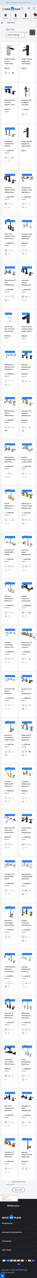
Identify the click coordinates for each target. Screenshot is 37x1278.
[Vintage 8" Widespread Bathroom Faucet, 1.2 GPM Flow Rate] (27, 772)
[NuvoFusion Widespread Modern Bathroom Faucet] (10, 132)
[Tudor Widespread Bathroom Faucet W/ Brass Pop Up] (27, 1050)
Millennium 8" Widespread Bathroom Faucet (26, 738)
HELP (28, 2)
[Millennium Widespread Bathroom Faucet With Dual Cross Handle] (27, 1004)
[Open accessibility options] (2, 1275)
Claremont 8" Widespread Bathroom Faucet (9, 1155)
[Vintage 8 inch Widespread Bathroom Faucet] (27, 225)
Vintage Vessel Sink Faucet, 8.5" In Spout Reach (10, 646)
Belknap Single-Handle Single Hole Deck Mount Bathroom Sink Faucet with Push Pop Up (27, 1159)
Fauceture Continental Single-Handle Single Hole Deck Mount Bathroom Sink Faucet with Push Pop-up (10, 743)
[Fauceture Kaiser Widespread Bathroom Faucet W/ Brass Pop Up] (27, 541)
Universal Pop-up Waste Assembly (27, 102)
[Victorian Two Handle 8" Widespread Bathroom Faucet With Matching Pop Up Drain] (27, 402)
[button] (34, 8)
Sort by (10, 29)
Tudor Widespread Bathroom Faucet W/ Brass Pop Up (26, 1064)
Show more (18, 1190)
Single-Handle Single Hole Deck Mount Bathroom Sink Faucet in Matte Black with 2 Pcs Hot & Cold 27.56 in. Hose (27, 68)
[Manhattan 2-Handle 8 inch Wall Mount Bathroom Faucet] (10, 355)
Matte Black (11, 23)
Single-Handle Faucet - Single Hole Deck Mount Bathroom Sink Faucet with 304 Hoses (10, 66)
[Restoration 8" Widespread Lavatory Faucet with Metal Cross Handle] (27, 633)
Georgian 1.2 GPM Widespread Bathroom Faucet (26, 1110)
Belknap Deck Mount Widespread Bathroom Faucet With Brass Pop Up (10, 416)
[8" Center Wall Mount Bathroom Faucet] (10, 680)
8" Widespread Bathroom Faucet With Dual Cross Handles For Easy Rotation (10, 972)
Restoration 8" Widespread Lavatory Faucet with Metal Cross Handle (27, 648)
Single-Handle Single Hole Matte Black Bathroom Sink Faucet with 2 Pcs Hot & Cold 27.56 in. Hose (27, 149)
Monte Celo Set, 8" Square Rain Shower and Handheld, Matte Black (10, 331)
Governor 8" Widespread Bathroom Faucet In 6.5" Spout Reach (9, 1017)
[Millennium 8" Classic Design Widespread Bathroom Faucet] (27, 494)
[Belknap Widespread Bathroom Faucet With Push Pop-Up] (27, 355)
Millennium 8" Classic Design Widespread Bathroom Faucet (27, 508)
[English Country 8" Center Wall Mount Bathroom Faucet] (27, 587)
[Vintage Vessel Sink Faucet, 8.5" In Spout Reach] (10, 633)
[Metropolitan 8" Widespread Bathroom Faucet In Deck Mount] (10, 448)
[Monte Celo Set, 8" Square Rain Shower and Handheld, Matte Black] (10, 317)
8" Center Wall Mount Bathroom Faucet (10, 692)
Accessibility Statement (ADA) (7, 1272)
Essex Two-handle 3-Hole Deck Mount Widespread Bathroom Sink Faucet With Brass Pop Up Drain (10, 242)
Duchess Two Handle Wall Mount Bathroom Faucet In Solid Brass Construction (10, 557)
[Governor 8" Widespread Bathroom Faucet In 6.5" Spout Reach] (10, 1004)
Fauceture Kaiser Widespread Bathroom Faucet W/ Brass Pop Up (26, 555)
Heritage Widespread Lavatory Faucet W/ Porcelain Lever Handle (26, 972)
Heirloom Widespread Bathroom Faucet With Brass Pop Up (9, 600)
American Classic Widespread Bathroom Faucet (26, 284)
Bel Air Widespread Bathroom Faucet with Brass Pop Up (9, 508)
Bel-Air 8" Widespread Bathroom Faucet (9, 1109)
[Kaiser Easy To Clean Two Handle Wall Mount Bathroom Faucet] (10, 819)
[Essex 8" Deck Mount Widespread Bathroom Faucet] (27, 819)
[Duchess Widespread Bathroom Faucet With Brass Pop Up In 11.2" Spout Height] (10, 772)
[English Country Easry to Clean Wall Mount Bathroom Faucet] (27, 448)
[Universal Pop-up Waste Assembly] (27, 91)
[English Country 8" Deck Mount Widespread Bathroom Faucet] (27, 911)
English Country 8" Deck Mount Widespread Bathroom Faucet (26, 926)
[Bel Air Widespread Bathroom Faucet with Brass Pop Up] (10, 494)
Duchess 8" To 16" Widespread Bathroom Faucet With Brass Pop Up (27, 694)
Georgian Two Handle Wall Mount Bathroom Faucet (9, 878)
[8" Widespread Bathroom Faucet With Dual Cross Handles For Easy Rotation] (10, 958)
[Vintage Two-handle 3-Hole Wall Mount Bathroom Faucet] (27, 178)
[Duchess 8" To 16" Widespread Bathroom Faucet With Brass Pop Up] (27, 680)
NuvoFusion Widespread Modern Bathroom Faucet (9, 145)
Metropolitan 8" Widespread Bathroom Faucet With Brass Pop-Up (27, 878)
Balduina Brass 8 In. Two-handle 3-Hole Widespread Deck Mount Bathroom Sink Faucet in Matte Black (10, 108)
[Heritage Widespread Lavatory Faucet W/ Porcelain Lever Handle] (27, 958)
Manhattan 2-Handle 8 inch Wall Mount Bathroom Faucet (10, 369)
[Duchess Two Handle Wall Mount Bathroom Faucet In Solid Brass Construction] (10, 541)
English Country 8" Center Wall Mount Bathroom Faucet (26, 602)
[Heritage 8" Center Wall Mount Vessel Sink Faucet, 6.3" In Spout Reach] (10, 1050)
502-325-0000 (22, 2)
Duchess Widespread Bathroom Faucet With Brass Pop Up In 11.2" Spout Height (9, 788)
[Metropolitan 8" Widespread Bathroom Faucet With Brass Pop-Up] (27, 865)
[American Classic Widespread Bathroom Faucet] (27, 271)
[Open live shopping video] (35, 637)
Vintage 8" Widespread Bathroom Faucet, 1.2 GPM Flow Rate (27, 786)
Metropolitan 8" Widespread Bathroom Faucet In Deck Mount (10, 461)
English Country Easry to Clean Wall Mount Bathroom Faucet (27, 463)
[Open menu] (3, 9)
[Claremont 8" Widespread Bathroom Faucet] (10, 1143)
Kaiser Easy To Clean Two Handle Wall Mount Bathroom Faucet (10, 833)
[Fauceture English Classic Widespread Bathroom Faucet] (10, 178)
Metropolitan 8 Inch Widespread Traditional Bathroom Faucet (10, 286)
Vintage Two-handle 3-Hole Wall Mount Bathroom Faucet (27, 192)
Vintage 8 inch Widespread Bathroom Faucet (27, 237)
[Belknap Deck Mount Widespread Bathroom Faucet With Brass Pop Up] (10, 402)
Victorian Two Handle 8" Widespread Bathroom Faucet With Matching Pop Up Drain (27, 418)
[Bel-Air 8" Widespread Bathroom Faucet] (10, 1097)
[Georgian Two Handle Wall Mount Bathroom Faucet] (10, 865)
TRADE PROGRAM (12, 2)
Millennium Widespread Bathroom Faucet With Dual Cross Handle (26, 1019)
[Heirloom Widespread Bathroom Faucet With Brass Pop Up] (10, 587)
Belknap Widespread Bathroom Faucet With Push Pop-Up (26, 369)
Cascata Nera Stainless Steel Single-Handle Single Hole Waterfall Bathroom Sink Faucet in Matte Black (27, 335)
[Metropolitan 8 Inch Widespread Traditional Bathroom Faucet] (10, 271)
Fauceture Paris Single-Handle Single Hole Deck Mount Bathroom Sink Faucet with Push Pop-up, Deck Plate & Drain (10, 931)
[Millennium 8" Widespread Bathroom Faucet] (27, 726)
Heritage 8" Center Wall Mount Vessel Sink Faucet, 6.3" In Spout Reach (9, 1065)
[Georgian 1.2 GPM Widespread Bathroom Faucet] (27, 1097)
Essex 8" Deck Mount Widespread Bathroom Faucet (27, 832)
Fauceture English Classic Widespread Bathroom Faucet (10, 192)
